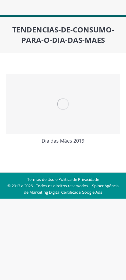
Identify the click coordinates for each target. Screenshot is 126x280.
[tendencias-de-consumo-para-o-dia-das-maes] (63, 104)
